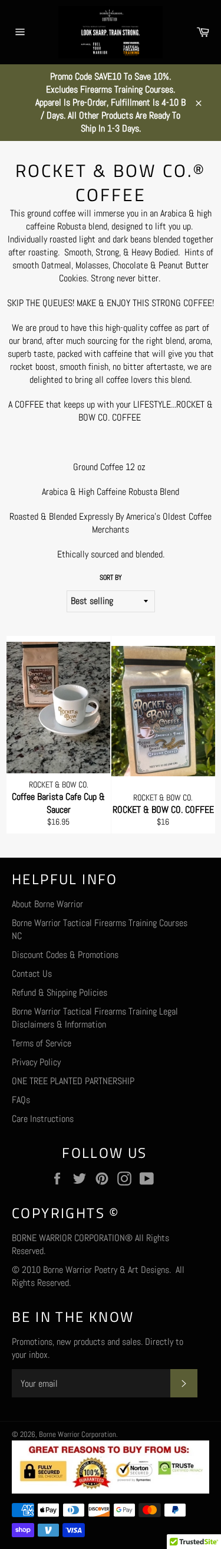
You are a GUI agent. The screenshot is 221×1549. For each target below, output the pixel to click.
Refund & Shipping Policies (59, 992)
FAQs (21, 1100)
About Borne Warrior (47, 904)
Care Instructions (43, 1118)
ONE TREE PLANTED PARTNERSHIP (73, 1081)
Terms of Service (41, 1043)
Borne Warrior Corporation (77, 1434)
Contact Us (32, 973)
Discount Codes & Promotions (65, 955)
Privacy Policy (36, 1062)
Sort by (111, 577)
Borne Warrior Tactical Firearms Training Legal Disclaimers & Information (95, 1018)
